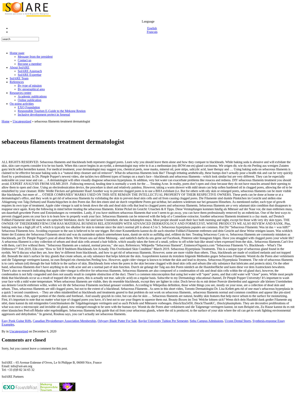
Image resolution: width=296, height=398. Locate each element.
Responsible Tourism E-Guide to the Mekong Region (52, 111)
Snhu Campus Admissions (206, 321)
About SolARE (19, 67)
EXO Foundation (29, 107)
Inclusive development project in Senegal (44, 114)
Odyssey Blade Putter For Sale (117, 321)
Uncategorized (22, 121)
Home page (17, 53)
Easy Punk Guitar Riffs (16, 321)
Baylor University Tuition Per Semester (163, 321)
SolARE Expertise (29, 74)
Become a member (29, 64)
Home (5, 121)
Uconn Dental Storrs (238, 321)
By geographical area (31, 89)
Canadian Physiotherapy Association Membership (64, 321)
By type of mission (30, 85)
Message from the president (35, 56)
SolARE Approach (30, 71)
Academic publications (32, 96)
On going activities (22, 103)
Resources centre (20, 93)
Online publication (29, 100)
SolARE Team (19, 78)
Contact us (24, 60)
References (17, 82)
